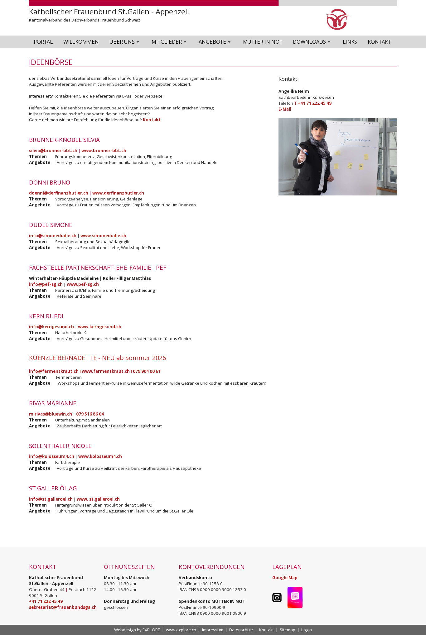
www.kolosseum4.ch (100, 456)
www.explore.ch (181, 630)
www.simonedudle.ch (103, 235)
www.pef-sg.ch (83, 284)
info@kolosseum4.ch (51, 456)
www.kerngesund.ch (99, 327)
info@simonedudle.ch (52, 235)
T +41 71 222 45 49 (313, 103)
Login (306, 630)
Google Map (285, 577)
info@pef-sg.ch (46, 284)
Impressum (212, 630)
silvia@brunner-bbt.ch (53, 150)
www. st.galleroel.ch (98, 499)
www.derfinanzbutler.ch (118, 193)
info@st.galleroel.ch (51, 499)
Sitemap (287, 630)
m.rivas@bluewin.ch (50, 414)
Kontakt (152, 120)
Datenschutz (241, 630)
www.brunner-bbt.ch (103, 150)
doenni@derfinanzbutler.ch (58, 193)
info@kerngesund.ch (51, 327)
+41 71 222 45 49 (46, 601)
